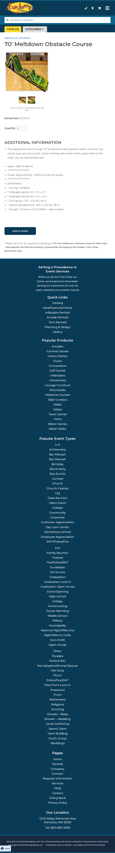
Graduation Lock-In (57, 582)
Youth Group (57, 738)
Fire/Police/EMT (58, 562)
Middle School (57, 616)
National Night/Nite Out (57, 630)
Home (57, 759)
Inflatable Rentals (57, 312)
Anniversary (57, 449)
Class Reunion (57, 498)
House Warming (57, 611)
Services (57, 783)
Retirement (57, 699)
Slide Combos (57, 399)
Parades (57, 656)
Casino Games (57, 356)
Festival (57, 557)
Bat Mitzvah (57, 459)
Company (57, 769)
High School (57, 596)
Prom (57, 694)
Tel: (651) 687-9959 (57, 827)
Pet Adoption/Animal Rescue (57, 665)
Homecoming (57, 606)
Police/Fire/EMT (58, 680)
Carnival (57, 478)
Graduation (57, 577)
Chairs (57, 361)
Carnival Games (57, 351)
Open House (57, 645)
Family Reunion (57, 553)
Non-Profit (57, 640)
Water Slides (57, 428)
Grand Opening (57, 591)
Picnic (57, 675)
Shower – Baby (57, 714)
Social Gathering (57, 723)
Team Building (57, 733)
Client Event (57, 503)
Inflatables (57, 375)
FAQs (57, 788)
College (57, 507)
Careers (57, 793)
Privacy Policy (57, 802)
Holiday (57, 601)
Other (57, 651)
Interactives (57, 380)
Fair (57, 548)
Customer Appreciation (57, 522)
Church (57, 483)
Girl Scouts (57, 572)
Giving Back (57, 798)
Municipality (57, 625)
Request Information (57, 778)
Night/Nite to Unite (57, 635)
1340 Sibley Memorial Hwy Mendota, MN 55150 (57, 820)
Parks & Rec (57, 661)
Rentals (57, 764)
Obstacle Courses (17, 38)
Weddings (57, 743)
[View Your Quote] (99, 8)
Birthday (57, 464)
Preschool (57, 690)
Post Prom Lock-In (57, 685)
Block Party (58, 469)
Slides (58, 404)
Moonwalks (58, 390)
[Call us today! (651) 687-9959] (86, 8)
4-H (57, 444)
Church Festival (58, 488)
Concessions (57, 366)
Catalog (13, 29)
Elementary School (57, 532)
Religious (57, 704)
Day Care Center (57, 527)
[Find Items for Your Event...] (7, 20)
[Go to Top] (109, 847)
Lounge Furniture (57, 385)
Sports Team (57, 728)
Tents (58, 419)
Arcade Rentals (57, 317)
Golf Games (57, 370)
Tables (57, 409)
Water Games (57, 424)
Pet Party (57, 670)
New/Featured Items (57, 308)
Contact (57, 773)
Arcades (57, 346)
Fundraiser (57, 567)
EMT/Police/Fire (58, 541)
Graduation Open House (57, 586)
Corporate (57, 517)
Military (57, 620)
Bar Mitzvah (57, 454)
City (57, 493)
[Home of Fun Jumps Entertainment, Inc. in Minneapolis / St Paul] (20, 8)
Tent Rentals (57, 322)
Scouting (57, 709)
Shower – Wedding (57, 719)
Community (57, 512)
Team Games (57, 414)
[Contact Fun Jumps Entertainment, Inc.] (93, 8)
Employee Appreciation (57, 537)
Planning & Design (58, 327)
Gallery (57, 332)
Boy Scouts (57, 473)
